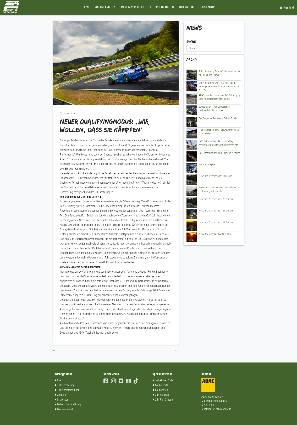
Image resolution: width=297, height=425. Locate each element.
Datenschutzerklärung (69, 404)
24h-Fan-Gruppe (164, 399)
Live (86, 7)
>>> (177, 350)
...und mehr (207, 7)
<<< (55, 350)
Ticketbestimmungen (68, 390)
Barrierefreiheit (65, 409)
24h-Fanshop (162, 394)
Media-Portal (162, 385)
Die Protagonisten (162, 7)
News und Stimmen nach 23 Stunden (216, 199)
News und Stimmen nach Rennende (215, 176)
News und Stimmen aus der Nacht (215, 233)
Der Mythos (186, 7)
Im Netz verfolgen (132, 7)
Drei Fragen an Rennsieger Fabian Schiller (218, 118)
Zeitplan (61, 394)
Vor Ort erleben (105, 7)
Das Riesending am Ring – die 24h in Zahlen (219, 153)
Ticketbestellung (66, 385)
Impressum (63, 399)
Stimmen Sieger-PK (208, 164)
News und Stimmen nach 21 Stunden (216, 210)
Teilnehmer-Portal (164, 380)
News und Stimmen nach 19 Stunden (216, 222)
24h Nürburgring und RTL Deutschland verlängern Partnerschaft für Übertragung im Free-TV (219, 86)
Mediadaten (161, 390)
